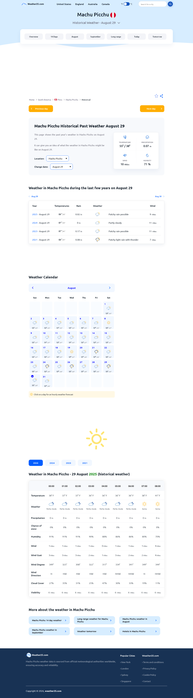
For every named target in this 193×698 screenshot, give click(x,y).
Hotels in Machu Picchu (133, 631)
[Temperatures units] (127, 4)
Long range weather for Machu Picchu (92, 620)
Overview (33, 36)
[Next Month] (109, 288)
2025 (35, 463)
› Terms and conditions (153, 662)
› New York (125, 662)
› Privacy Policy (149, 668)
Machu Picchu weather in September (44, 631)
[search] (170, 4)
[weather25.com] (33, 4)
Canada (106, 4)
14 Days (54, 36)
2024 (52, 463)
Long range (116, 36)
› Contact (146, 681)
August (75, 36)
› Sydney (124, 674)
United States (64, 4)
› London (124, 668)
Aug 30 (158, 196)
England (79, 4)
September (95, 36)
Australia (92, 4)
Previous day (41, 108)
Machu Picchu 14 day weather (47, 620)
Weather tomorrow (86, 631)
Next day (151, 108)
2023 (68, 463)
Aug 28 (35, 196)
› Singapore (125, 681)
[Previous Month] (33, 288)
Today (136, 36)
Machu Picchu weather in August (134, 620)
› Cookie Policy (149, 674)
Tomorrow (157, 36)
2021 (84, 463)
